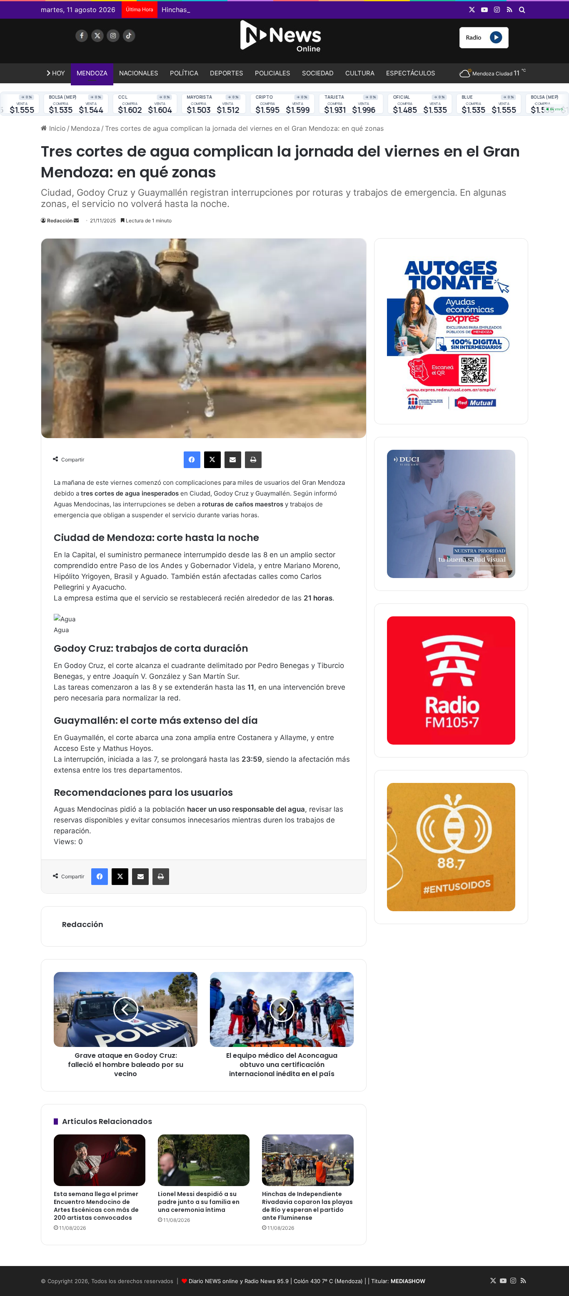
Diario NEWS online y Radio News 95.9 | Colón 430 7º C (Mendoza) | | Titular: (307, 1281)
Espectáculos (410, 73)
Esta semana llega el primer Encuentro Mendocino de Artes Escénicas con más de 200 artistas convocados (96, 1206)
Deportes (226, 73)
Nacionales (138, 73)
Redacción (59, 220)
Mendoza (92, 73)
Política (184, 73)
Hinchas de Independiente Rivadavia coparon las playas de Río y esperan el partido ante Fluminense (320, 9)
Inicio (56, 128)
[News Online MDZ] (118, 44)
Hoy (57, 73)
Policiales (272, 73)
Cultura (359, 73)
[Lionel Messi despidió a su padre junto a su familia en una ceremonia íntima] (204, 1160)
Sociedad (318, 73)
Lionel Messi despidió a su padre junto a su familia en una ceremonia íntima (199, 1202)
